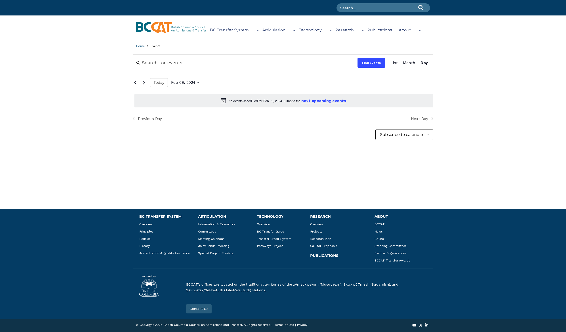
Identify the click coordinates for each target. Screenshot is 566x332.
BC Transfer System (229, 30)
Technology (310, 30)
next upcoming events (323, 100)
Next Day (419, 118)
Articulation (273, 30)
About (405, 30)
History (144, 246)
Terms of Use (284, 324)
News (379, 231)
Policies (145, 238)
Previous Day (150, 118)
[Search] (421, 7)
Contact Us (198, 309)
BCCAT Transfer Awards (392, 260)
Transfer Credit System (274, 238)
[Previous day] (135, 82)
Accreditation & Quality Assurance (164, 253)
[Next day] (144, 82)
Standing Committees (391, 246)
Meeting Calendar (211, 238)
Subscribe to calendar (401, 134)
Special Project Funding (215, 253)
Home (140, 46)
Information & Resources (216, 224)
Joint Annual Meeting (213, 246)
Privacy (302, 324)
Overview (146, 224)
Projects (316, 231)
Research (344, 30)
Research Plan (320, 238)
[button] (414, 325)
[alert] (283, 100)
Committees (207, 231)
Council (380, 238)
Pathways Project (270, 246)
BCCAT (380, 224)
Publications (379, 30)
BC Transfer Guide (270, 231)
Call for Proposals (323, 246)
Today (158, 82)
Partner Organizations (391, 253)
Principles (146, 231)
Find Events (371, 63)
